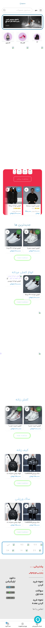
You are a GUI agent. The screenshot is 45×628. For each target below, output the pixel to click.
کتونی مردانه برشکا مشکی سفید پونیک (14, 207)
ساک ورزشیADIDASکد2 (32, 473)
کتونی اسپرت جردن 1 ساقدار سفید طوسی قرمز (13, 427)
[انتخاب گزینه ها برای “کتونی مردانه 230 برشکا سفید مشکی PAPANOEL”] (7, 232)
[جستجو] (4, 10)
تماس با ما (38, 609)
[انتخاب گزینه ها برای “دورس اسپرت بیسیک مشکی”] (26, 190)
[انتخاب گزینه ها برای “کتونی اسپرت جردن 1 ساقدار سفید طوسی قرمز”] (8, 409)
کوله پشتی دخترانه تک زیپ (13, 474)
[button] (38, 22)
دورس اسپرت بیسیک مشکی (33, 207)
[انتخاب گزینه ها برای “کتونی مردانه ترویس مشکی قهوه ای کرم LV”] (7, 278)
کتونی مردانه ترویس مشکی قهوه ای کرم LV (14, 282)
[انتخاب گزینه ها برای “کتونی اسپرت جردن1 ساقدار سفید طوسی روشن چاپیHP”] (26, 232)
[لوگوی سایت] (23, 3)
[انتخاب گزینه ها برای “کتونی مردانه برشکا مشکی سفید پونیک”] (7, 190)
